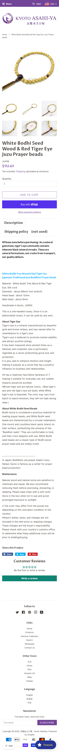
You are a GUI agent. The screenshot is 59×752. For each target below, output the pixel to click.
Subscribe (47, 722)
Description (13, 223)
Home (4, 34)
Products (29, 632)
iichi (29, 662)
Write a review (29, 578)
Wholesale (29, 644)
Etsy (29, 669)
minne (29, 665)
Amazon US (29, 673)
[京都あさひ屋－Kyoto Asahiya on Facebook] (23, 613)
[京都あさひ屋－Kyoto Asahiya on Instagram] (35, 613)
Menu (9, 4)
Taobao (29, 681)
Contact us (29, 648)
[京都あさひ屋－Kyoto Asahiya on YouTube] (41, 613)
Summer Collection (29, 636)
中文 (29, 703)
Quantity (6, 178)
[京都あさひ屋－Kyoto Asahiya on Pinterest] (29, 613)
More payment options (29, 212)
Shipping (20, 171)
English (29, 695)
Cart (38, 4)
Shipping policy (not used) (26, 231)
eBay (29, 677)
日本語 (29, 699)
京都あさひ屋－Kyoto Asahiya (33, 731)
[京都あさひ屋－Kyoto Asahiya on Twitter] (17, 613)
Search (29, 640)
